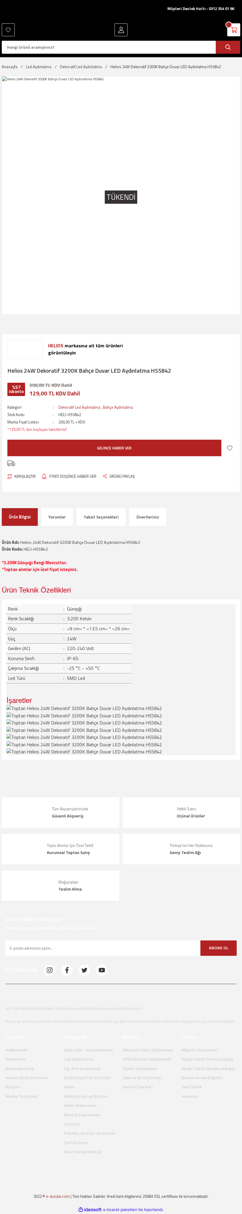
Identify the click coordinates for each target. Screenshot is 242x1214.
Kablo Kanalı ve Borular (86, 1096)
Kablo (69, 1087)
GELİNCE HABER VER (114, 448)
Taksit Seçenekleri (101, 517)
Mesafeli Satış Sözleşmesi (148, 1050)
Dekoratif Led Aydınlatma (79, 407)
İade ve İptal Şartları (142, 1077)
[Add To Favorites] (230, 448)
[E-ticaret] (120, 1209)
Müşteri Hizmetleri (200, 1050)
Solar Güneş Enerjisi (83, 1151)
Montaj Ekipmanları (82, 1115)
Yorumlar (57, 517)
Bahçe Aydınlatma (118, 407)
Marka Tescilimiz (21, 1096)
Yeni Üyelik (192, 1087)
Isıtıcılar (72, 1124)
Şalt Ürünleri (76, 1142)
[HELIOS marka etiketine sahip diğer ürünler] (25, 349)
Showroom (15, 1059)
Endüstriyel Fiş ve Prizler (87, 1077)
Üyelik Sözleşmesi (140, 1068)
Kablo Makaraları (80, 1105)
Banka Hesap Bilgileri (202, 1077)
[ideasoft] (90, 1210)
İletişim (12, 1087)
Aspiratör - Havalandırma (88, 1050)
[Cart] (233, 29)
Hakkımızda (16, 1050)
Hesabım (190, 1096)
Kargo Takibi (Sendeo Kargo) (208, 1068)
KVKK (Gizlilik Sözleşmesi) (147, 1059)
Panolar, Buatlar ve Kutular (90, 1133)
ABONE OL (218, 948)
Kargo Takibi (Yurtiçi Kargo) (207, 1059)
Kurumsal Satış (19, 1068)
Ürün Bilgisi (20, 517)
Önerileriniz (147, 517)
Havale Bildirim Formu (26, 1077)
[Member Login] (121, 29)
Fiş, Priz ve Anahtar (82, 1068)
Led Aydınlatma (79, 1059)
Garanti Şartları (138, 1087)
